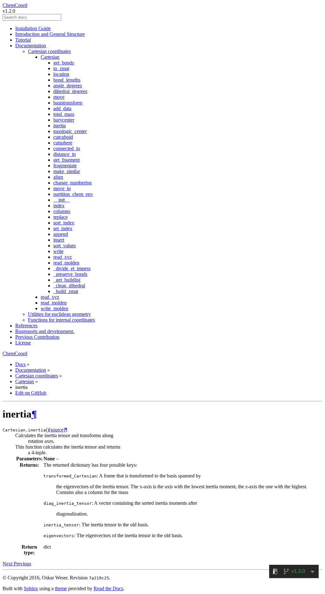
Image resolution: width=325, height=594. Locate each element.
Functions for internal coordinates (61, 320)
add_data (62, 108)
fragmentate (65, 165)
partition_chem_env (73, 194)
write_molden (54, 308)
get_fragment (66, 160)
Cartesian (50, 57)
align (58, 177)
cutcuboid (63, 137)
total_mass (63, 114)
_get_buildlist (66, 280)
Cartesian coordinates (49, 51)
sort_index (63, 222)
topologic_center (70, 131)
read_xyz (62, 257)
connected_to (66, 148)
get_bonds (63, 62)
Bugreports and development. (44, 331)
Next (8, 563)
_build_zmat (65, 291)
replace (60, 217)
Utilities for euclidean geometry (59, 314)
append (60, 234)
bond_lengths (66, 80)
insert (58, 240)
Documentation (30, 45)
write (58, 251)
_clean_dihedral (69, 285)
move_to (62, 188)
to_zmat (61, 68)
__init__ (61, 200)
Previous (22, 563)
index (58, 205)
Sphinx (31, 588)
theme (61, 588)
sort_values (64, 245)
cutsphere (62, 142)
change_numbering (72, 182)
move (58, 97)
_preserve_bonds (70, 274)
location (61, 74)
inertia (59, 125)
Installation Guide (33, 28)
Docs (20, 364)
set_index (62, 228)
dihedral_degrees (70, 91)
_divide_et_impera (71, 268)
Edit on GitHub (30, 393)
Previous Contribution (37, 337)
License (23, 342)
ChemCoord (15, 5)
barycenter (63, 120)
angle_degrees (67, 85)
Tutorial (23, 40)
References (26, 325)
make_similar (66, 171)
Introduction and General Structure (50, 34)
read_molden (66, 262)
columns (61, 211)
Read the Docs (108, 588)
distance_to (64, 154)
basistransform (67, 102)
